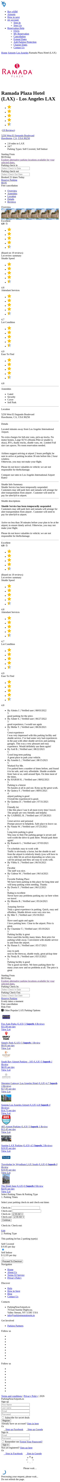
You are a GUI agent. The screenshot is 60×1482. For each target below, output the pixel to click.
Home (4, 52)
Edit (3, 1230)
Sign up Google (34, 1429)
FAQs (16, 31)
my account (13, 20)
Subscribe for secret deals (17, 1417)
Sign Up (18, 25)
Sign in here (33, 1423)
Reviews (11, 202)
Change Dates (20, 44)
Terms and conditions (11, 1396)
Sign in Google (34, 1453)
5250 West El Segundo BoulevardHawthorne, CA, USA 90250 (17, 137)
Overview (12, 190)
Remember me (11, 1441)
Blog (9, 1294)
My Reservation (21, 33)
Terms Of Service (15, 1275)
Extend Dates (20, 39)
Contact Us (19, 47)
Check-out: (7, 1211)
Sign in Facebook (13, 1453)
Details (10, 199)
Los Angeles (22, 52)
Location (11, 196)
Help (9, 1288)
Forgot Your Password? (31, 1441)
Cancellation (20, 36)
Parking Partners (15, 1325)
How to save (13, 17)
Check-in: (6, 1207)
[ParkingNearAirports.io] (20, 6)
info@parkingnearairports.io (21, 1315)
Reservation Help (15, 28)
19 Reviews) (9, 130)
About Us (12, 1272)
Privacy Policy (14, 1278)
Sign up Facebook (13, 1429)
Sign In (17, 22)
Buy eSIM (12, 11)
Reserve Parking (9, 998)
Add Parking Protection (25, 42)
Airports (11, 14)
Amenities (12, 193)
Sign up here (26, 1447)
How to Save (13, 1291)
